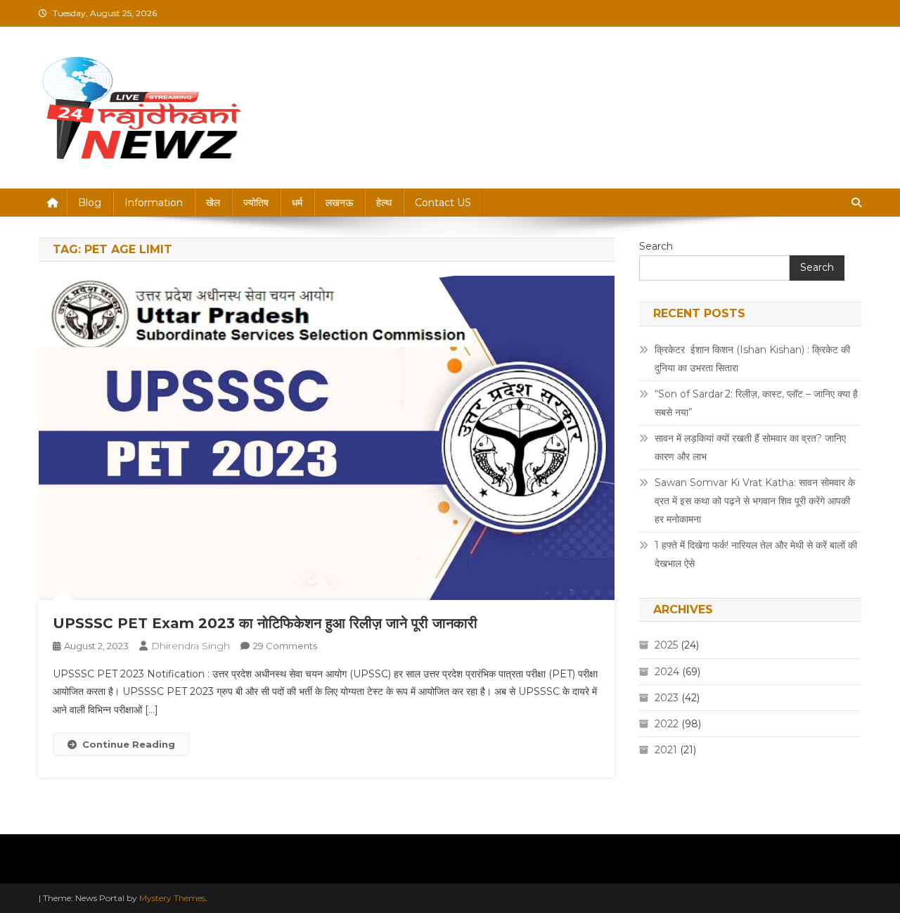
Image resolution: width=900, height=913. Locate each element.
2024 (667, 671)
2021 (666, 749)
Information (153, 202)
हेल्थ (384, 202)
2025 (666, 645)
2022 (667, 723)
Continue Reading (128, 744)
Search (656, 246)
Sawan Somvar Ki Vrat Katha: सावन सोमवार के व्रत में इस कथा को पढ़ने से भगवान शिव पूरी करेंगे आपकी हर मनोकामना (755, 500)
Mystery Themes (172, 898)
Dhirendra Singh (190, 645)
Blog (89, 202)
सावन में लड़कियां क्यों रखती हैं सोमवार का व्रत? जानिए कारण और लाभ (750, 447)
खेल (213, 202)
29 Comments (285, 645)
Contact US (443, 202)
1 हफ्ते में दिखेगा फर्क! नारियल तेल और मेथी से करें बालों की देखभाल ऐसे (756, 554)
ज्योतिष (256, 202)
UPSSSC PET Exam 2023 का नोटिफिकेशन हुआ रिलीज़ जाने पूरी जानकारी (265, 623)
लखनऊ (339, 202)
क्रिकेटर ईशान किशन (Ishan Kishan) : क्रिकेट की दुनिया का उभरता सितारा (752, 358)
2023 (667, 697)
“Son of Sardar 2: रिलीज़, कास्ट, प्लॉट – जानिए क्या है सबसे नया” (756, 403)
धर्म (297, 202)
